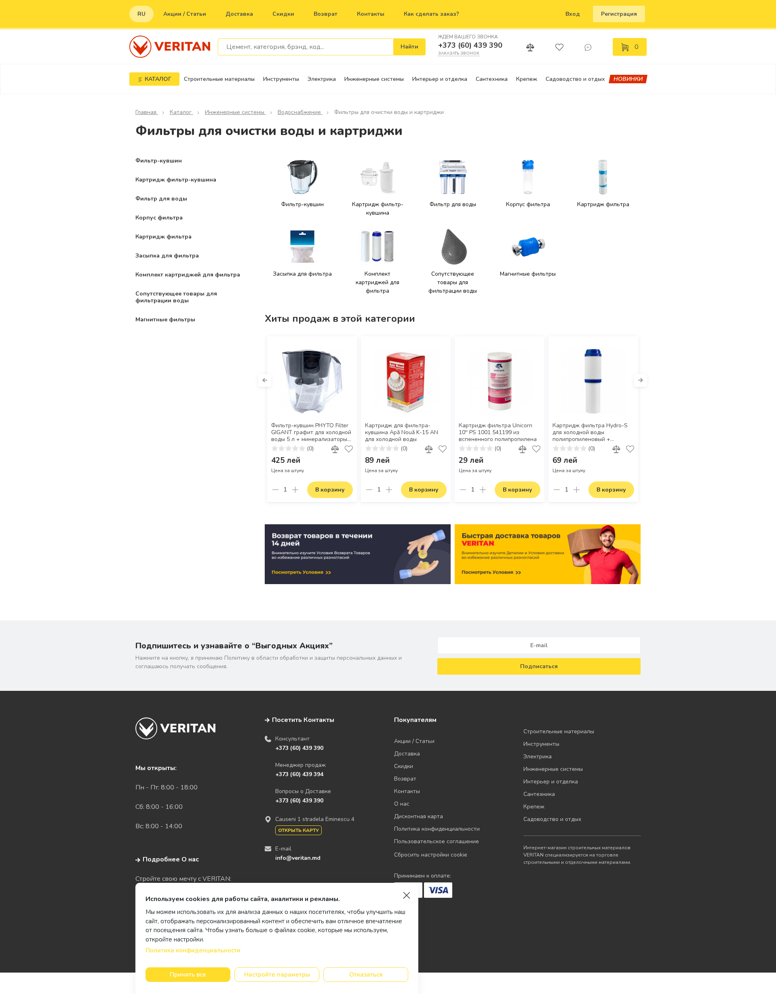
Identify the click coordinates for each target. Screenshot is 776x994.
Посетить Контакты (303, 719)
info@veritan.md (298, 858)
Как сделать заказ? (431, 14)
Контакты (370, 14)
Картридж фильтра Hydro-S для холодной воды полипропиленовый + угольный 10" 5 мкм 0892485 (590, 432)
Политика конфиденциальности (437, 829)
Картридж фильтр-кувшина (175, 179)
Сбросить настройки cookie (430, 855)
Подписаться (539, 666)
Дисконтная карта (418, 816)
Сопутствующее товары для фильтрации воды (176, 297)
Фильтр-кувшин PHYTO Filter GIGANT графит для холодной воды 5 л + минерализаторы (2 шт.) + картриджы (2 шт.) (311, 432)
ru (141, 14)
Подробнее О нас (171, 859)
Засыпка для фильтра (167, 255)
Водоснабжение (300, 112)
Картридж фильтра (163, 236)
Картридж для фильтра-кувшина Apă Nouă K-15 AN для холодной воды (401, 432)
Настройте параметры (277, 975)
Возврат (325, 14)
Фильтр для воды (161, 198)
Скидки (283, 14)
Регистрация (619, 14)
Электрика (322, 79)
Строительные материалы (219, 79)
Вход (572, 14)
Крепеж (526, 79)
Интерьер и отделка (439, 79)
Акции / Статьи (184, 14)
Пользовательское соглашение (436, 841)
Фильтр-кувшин (158, 160)
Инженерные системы (374, 79)
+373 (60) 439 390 (470, 45)
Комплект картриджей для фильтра (187, 274)
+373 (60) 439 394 (299, 774)
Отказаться (366, 975)
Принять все (188, 975)
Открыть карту (298, 830)
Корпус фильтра (159, 217)
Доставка (239, 14)
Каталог (181, 112)
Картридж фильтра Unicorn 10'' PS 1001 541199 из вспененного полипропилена (498, 432)
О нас (401, 804)
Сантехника (492, 79)
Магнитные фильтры (165, 319)
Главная (146, 112)
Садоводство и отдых (575, 79)
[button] (264, 380)
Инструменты (281, 79)
